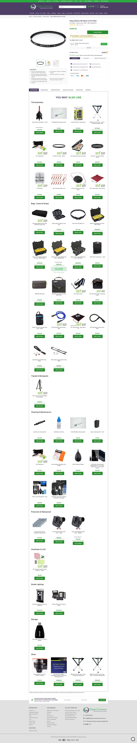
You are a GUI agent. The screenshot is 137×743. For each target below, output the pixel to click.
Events (48, 714)
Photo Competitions (51, 719)
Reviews (88, 90)
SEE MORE (89, 47)
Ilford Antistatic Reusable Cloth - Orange (58, 465)
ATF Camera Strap (78, 293)
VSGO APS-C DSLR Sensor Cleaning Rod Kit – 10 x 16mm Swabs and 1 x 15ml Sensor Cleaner (97, 466)
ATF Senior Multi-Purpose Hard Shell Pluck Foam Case (39, 224)
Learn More (86, 58)
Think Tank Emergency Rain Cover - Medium (78, 532)
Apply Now (74, 58)
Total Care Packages (52, 724)
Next (66, 39)
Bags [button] (63, 13)
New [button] (97, 13)
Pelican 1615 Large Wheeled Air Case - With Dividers (59, 257)
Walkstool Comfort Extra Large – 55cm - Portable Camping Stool (97, 675)
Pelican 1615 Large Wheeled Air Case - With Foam (78, 257)
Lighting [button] (53, 13)
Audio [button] (48, 13)
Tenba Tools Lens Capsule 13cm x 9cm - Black (39, 328)
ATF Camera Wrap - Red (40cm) (97, 188)
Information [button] (33, 708)
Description (44, 90)
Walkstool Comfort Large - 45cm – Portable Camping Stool (78, 675)
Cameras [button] (32, 13)
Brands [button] (101, 13)
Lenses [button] (37, 13)
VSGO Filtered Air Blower (78, 464)
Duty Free (55, 1)
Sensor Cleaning (51, 722)
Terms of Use (32, 721)
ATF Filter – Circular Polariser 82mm (97, 156)
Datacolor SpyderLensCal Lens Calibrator (39, 605)
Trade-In (96, 1)
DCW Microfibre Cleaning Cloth (82, 43)
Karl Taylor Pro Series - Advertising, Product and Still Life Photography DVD (59, 675)
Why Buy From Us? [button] (71, 708)
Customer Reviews (33, 717)
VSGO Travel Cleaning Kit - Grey (39, 496)
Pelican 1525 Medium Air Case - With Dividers (97, 224)
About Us (48, 1)
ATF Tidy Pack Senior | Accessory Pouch (97, 294)
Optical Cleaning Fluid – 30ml (97, 431)
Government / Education (67, 1)
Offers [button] (105, 13)
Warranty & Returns (33, 714)
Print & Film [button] (77, 13)
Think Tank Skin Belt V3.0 (78, 223)
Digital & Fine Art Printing (53, 710)
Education (79, 90)
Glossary (31, 724)
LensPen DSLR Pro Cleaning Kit (78, 122)
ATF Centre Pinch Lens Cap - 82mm (78, 189)
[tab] (34, 90)
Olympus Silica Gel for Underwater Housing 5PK (40, 532)
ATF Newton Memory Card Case (78, 156)
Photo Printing (88, 1)
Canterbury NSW (33, 730)
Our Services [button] (51, 708)
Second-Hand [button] (85, 13)
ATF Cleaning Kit (39, 156)
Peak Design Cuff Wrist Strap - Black (39, 360)
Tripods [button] (59, 13)
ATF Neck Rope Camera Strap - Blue (59, 328)
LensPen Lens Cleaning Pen (39, 431)
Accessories (34, 90)
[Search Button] (84, 7)
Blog (81, 1)
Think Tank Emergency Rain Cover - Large (58, 532)
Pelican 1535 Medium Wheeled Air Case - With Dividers (39, 257)
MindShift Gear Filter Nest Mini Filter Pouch (59, 294)
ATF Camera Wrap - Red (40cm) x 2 (78, 328)
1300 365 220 (104, 7)
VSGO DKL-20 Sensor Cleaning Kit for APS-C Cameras (59, 497)
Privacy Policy (32, 722)
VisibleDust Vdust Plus (59, 431)
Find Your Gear (104, 1)
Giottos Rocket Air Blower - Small (39, 122)
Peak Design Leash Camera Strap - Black (59, 360)
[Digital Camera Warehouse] (41, 6)
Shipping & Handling (33, 712)
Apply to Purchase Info (100, 58)
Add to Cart (104, 44)
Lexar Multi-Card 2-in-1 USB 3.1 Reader (39, 640)
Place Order (98, 32)
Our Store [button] (32, 728)
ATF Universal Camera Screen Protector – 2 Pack (40, 570)
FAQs (76, 1)
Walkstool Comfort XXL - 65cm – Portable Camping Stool (97, 123)
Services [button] (92, 13)
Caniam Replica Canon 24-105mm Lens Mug (39, 675)
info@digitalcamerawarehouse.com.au (95, 718)
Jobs (30, 719)
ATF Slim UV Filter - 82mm (59, 156)
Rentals (48, 721)
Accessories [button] (69, 13)
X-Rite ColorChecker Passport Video (59, 605)
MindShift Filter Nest (39, 293)
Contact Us (41, 1)
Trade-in (49, 726)
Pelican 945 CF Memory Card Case (59, 224)
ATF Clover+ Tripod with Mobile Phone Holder (39, 396)
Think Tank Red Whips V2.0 (58, 188)
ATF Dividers (40, 188)
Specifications (55, 90)
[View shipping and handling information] (92, 35)
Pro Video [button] (43, 13)
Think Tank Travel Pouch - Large (97, 257)
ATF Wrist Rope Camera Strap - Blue (97, 328)
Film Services (50, 715)
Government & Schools (52, 717)
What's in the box (68, 90)
